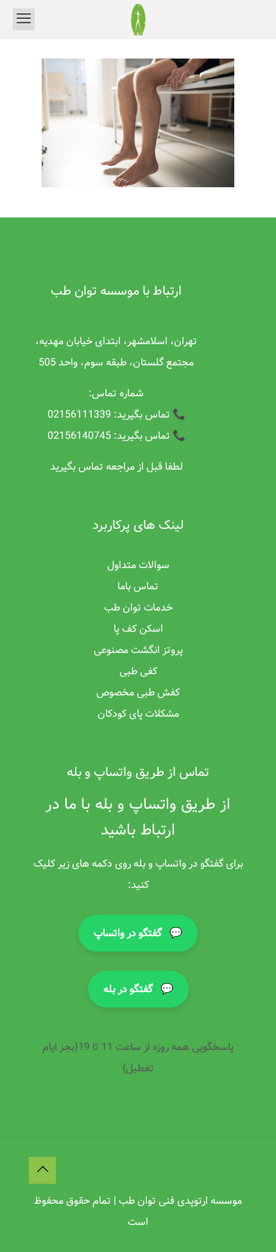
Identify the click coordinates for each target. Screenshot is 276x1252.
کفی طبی (138, 671)
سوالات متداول (138, 565)
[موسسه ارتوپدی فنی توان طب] (138, 19)
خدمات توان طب (138, 608)
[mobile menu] (24, 19)
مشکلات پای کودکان (138, 714)
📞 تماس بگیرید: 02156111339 (116, 415)
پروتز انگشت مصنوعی (138, 650)
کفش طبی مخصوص (138, 693)
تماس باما (138, 586)
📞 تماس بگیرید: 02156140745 (116, 436)
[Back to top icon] (42, 1170)
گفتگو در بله (138, 989)
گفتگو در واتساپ (138, 933)
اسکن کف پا (138, 629)
